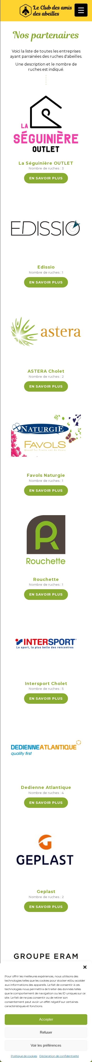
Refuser (46, 1032)
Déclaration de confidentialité (59, 1056)
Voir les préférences (46, 1045)
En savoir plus (46, 178)
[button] (85, 967)
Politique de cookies (24, 1056)
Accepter (46, 1019)
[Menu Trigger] (81, 10)
